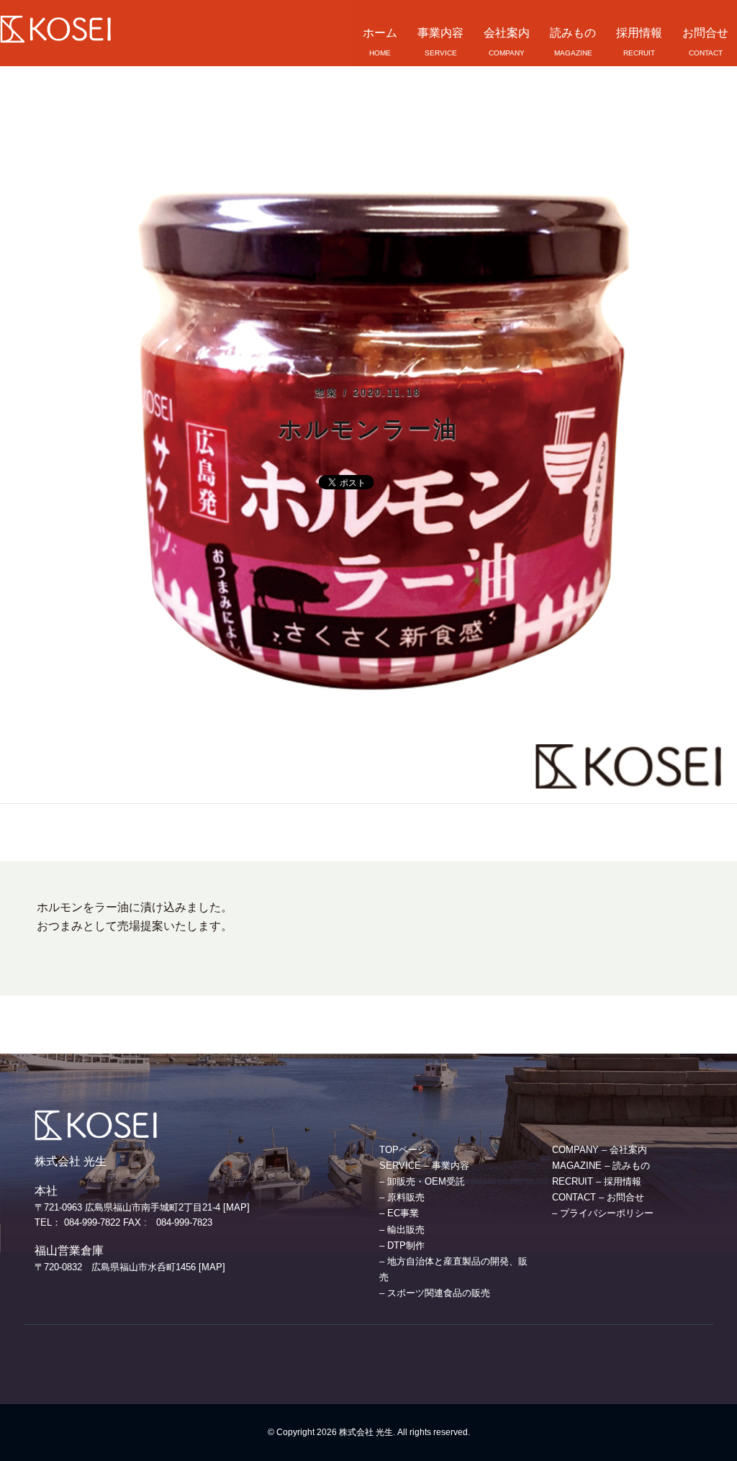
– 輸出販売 (402, 1229)
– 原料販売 (402, 1197)
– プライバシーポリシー (603, 1213)
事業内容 (440, 33)
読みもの (573, 33)
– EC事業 (399, 1213)
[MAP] (236, 1207)
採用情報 (639, 33)
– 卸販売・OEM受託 (422, 1181)
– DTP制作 (402, 1245)
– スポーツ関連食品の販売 (434, 1293)
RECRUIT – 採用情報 (596, 1181)
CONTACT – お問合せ (598, 1197)
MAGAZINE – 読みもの (601, 1165)
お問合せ (705, 33)
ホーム (380, 33)
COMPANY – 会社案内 (599, 1149)
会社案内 (507, 33)
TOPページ (403, 1149)
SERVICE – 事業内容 (424, 1165)
